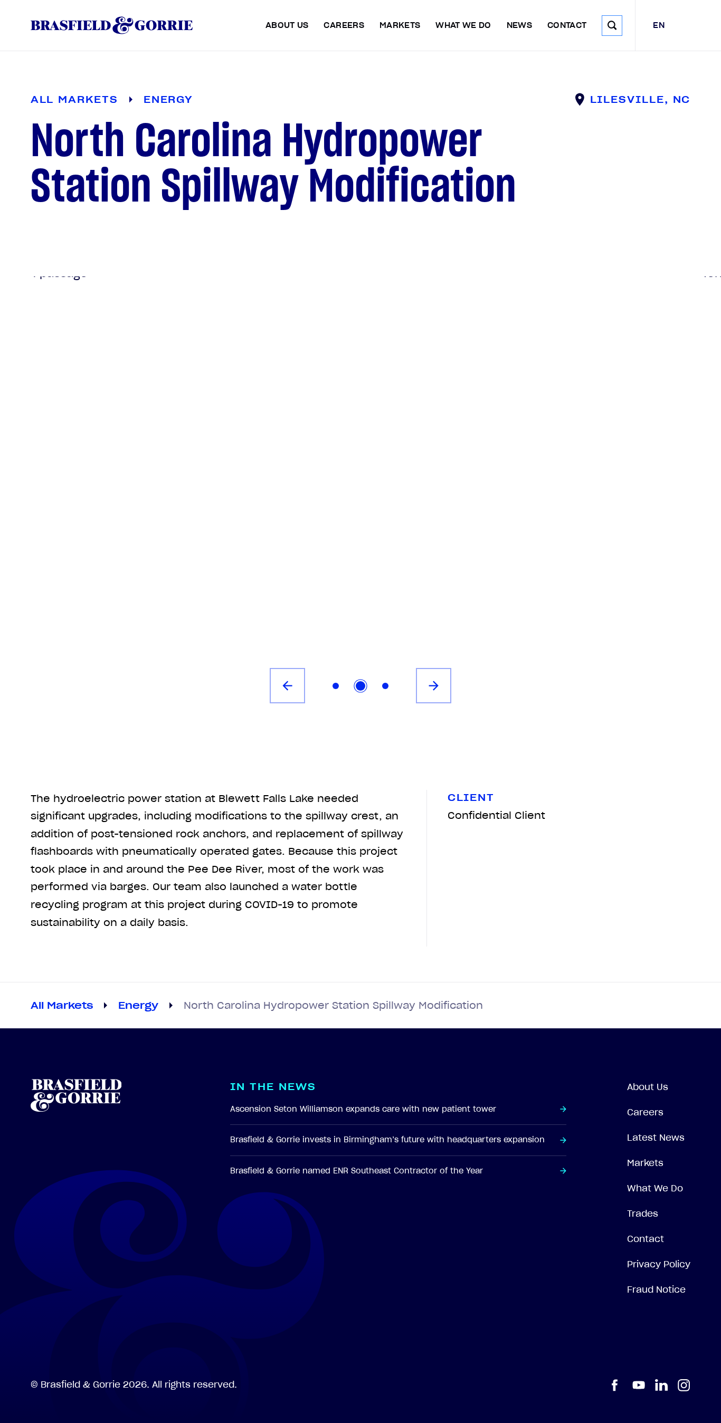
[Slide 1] (336, 686)
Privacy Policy (658, 1264)
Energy (138, 1005)
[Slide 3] (385, 686)
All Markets (62, 1005)
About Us (287, 25)
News (519, 25)
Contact (567, 25)
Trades (642, 1213)
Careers (344, 25)
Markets (400, 25)
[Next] (433, 685)
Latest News (656, 1137)
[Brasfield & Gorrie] (112, 25)
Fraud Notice (656, 1289)
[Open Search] (612, 25)
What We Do (463, 25)
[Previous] (287, 685)
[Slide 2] (360, 686)
